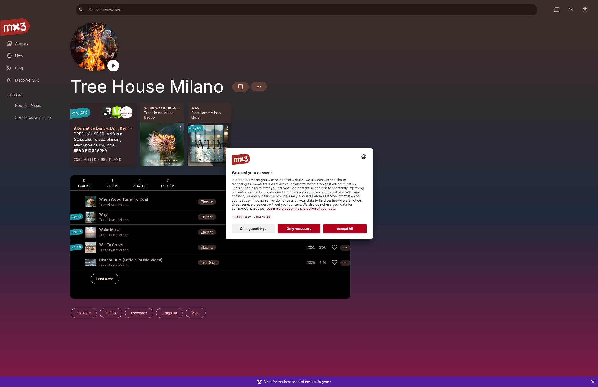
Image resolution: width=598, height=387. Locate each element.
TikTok (111, 313)
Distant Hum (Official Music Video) (131, 260)
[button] (210, 201)
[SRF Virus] (117, 112)
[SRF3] (108, 112)
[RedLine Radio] (126, 112)
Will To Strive (111, 244)
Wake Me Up (110, 229)
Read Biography (90, 150)
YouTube (84, 313)
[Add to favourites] (334, 247)
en (571, 10)
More (196, 313)
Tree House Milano (159, 113)
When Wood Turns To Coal (167, 108)
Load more (104, 279)
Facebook (139, 313)
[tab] (84, 182)
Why (195, 108)
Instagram (169, 313)
